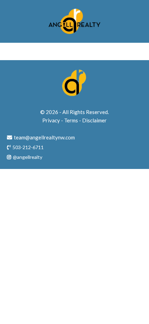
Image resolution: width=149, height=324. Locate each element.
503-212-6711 (28, 147)
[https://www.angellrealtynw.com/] (74, 21)
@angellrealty (27, 157)
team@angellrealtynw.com (44, 137)
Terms (71, 120)
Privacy (51, 120)
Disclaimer (94, 120)
